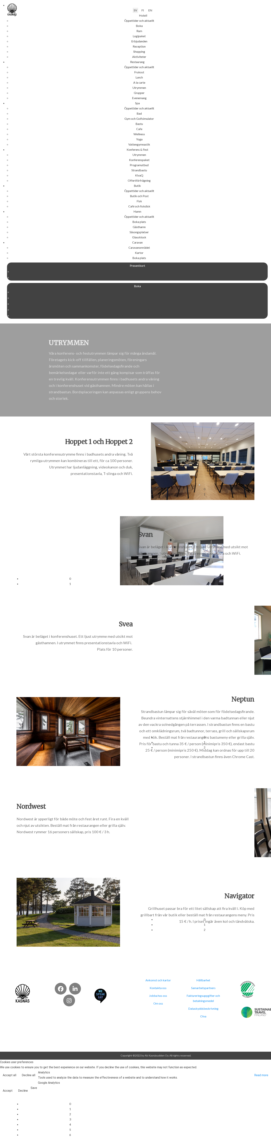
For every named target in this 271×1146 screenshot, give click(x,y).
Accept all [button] (9, 1075)
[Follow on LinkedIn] (75, 989)
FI (142, 10)
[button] (143, 15)
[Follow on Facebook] (61, 989)
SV (135, 10)
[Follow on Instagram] (69, 1000)
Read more (261, 1075)
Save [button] (34, 1088)
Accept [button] (8, 1090)
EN (150, 10)
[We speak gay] (100, 995)
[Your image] (22, 993)
